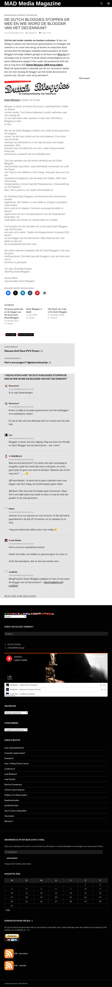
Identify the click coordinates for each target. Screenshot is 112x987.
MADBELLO (32, 33)
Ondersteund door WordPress (16, 983)
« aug (7, 910)
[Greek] (24, 613)
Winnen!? (8, 821)
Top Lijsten (9, 816)
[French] (19, 613)
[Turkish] (50, 613)
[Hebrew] (26, 613)
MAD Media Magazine (32, 3)
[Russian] (45, 613)
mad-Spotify (9, 779)
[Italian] (32, 613)
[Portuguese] (42, 613)
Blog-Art (61, 54)
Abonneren (12, 858)
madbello (13, 572)
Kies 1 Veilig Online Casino (16, 763)
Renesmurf (14, 385)
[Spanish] (47, 613)
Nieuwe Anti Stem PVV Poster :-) (23, 349)
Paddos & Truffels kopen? (15, 795)
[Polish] (39, 613)
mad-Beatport (10, 774)
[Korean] (37, 613)
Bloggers (11, 335)
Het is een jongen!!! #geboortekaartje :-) (27, 360)
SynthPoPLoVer (11, 805)
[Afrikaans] (5, 613)
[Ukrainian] (53, 613)
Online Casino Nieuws (14, 789)
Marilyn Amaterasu (13, 784)
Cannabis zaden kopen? (14, 753)
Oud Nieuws (31, 15)
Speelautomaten (11, 800)
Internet (21, 15)
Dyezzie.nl (9, 758)
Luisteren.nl (9, 768)
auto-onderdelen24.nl (14, 747)
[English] (16, 613)
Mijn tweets (84, 78)
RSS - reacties (20, 965)
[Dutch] (13, 613)
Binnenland (10, 15)
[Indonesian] (29, 613)
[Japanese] (34, 613)
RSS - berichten (21, 953)
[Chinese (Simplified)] (11, 613)
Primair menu (108, 3)
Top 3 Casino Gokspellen (15, 810)
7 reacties (46, 33)
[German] (21, 613)
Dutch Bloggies (26, 335)
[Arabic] (8, 613)
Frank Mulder (15, 540)
